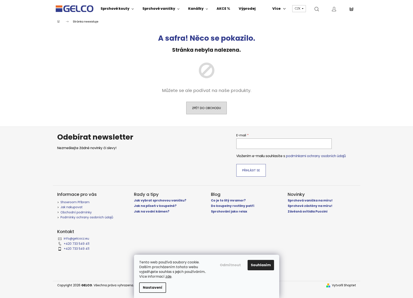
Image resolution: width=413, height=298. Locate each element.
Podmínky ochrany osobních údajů (86, 217)
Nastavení (152, 287)
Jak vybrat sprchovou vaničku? (160, 200)
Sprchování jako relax (229, 211)
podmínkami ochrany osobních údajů (316, 156)
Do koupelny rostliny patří (232, 206)
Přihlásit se (251, 170)
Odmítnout (230, 265)
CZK (298, 8)
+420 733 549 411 (76, 244)
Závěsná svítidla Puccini (307, 211)
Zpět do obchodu (206, 108)
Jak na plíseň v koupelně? (155, 206)
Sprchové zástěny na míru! (310, 206)
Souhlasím (261, 265)
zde (168, 276)
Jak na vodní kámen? (151, 211)
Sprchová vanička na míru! (310, 200)
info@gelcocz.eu (76, 238)
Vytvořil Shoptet (344, 285)
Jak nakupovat (71, 207)
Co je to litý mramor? (228, 200)
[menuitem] (117, 8)
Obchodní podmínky (76, 212)
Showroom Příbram (75, 202)
